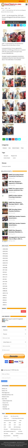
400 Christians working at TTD (10, 431)
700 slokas (6, 433)
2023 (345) (5, 256)
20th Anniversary (17, 427)
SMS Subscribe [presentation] (15, 370)
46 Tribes (20, 431)
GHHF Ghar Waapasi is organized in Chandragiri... (16, 182)
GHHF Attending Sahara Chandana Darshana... (15, 210)
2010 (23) (5, 286)
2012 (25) (5, 281)
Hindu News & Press (6, 394)
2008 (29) (5, 291)
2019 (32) (5, 265)
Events (3, 390)
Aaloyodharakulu (7, 435)
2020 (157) (5, 263)
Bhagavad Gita (14, 155)
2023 (10, 427)
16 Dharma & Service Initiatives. (10, 420)
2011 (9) (4, 284)
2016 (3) (4, 272)
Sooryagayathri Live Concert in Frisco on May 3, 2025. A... (17, 238)
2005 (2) (4, 298)
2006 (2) (4, 295)
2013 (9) (4, 279)
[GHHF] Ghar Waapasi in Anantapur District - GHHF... (16, 203)
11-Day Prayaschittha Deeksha (18, 418)
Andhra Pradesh (15, 148)
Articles (3, 388)
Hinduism (5, 148)
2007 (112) (5, 293)
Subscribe (4, 381)
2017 (15, 425)
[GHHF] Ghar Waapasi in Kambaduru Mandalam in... (16, 231)
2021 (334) (5, 260)
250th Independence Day (16, 429)
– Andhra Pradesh (6, 400)
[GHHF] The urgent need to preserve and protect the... (16, 189)
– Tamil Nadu (5, 409)
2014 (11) (5, 277)
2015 (10, 425)
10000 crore (6, 418)
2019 (5, 427)
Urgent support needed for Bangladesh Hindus (14, 319)
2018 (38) (5, 267)
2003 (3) (4, 302)
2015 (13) (5, 274)
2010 (20, 422)
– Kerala (4, 407)
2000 (20, 420)
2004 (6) (4, 300)
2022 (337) (5, 258)
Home (2, 8)
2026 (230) (5, 249)
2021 (6, 8)
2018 (20, 425)
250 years (6, 429)
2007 (5, 422)
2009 (15, 422)
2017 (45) (5, 270)
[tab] (5, 370)
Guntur (14, 158)
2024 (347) (5, 253)
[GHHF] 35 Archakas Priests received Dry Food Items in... (16, 175)
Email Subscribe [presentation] (6, 370)
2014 (5, 425)
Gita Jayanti (6, 155)
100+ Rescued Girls (14, 416)
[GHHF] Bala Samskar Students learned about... (17, 217)
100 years (6, 416)
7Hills (12, 433)
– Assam (4, 403)
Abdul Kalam (15, 435)
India (10, 148)
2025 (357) (5, 251)
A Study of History (19, 433)
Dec (9, 8)
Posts (22, 148)
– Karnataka (4, 405)
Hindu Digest (5, 392)
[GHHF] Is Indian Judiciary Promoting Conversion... (15, 196)
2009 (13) (5, 288)
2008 (10, 422)
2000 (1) (4, 304)
